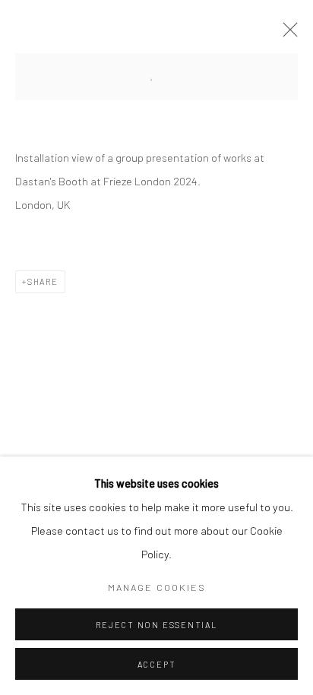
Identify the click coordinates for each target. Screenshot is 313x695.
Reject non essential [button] (156, 625)
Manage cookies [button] (157, 587)
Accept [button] (157, 664)
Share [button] (42, 281)
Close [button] (286, 34)
